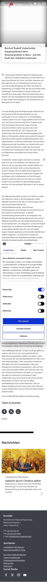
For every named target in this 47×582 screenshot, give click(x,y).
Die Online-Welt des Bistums (14, 554)
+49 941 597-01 (13, 530)
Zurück (4, 418)
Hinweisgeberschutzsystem (14, 560)
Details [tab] (23, 250)
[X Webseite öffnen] (12, 575)
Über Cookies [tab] (38, 250)
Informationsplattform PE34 (14, 549)
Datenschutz (8, 563)
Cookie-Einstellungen (11, 557)
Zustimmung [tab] (8, 250)
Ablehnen (23, 336)
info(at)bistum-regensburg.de (20, 536)
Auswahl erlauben (23, 329)
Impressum (7, 566)
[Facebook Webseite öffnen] (6, 575)
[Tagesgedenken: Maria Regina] (23, 461)
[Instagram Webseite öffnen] (18, 575)
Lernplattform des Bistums (13, 547)
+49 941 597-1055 (14, 533)
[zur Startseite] (16, 5)
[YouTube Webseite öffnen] (24, 574)
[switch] (41, 296)
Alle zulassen (23, 321)
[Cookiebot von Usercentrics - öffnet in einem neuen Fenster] (34, 243)
